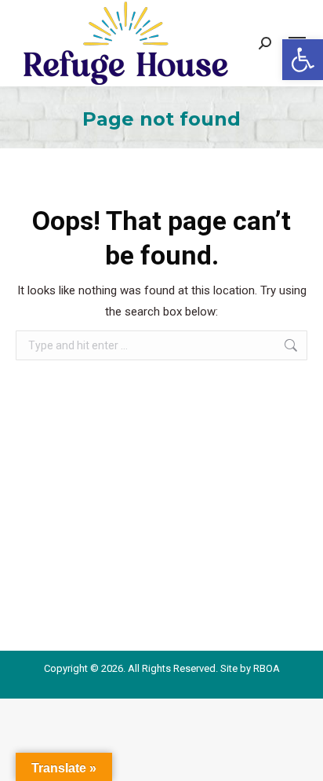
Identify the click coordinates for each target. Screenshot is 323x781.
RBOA (266, 668)
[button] (302, 59)
